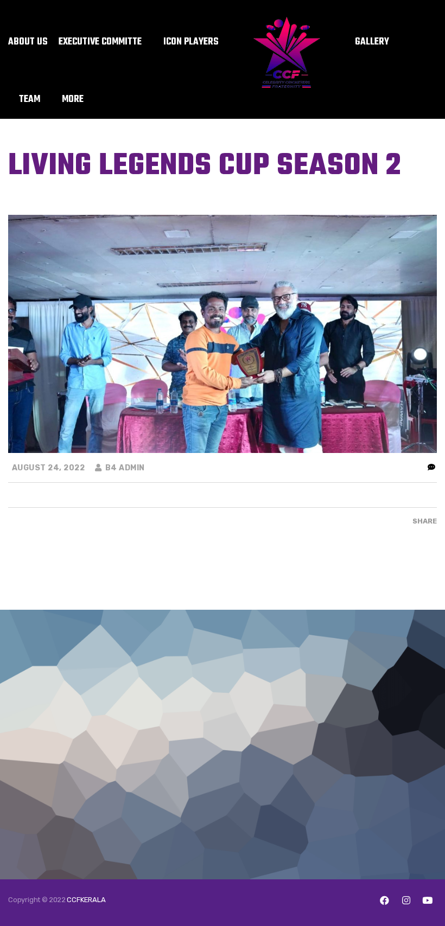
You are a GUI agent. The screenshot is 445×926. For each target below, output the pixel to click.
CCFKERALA (86, 900)
